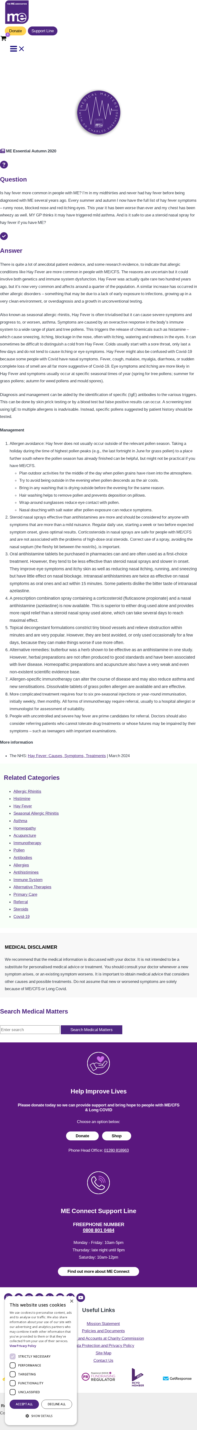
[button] (41, 1416)
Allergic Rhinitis (27, 791)
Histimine (21, 798)
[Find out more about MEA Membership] (2, 151)
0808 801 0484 (98, 1230)
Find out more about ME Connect (98, 1271)
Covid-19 (21, 916)
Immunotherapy (27, 842)
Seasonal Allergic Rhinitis (36, 813)
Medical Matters (21, 78)
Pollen (19, 850)
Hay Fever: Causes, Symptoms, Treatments (67, 755)
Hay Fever (22, 806)
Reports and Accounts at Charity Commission (103, 1338)
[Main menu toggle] (17, 49)
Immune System (28, 879)
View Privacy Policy (23, 1346)
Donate (15, 30)
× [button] (71, 1301)
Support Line (42, 30)
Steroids (20, 909)
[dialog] (41, 1360)
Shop (117, 1135)
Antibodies (22, 857)
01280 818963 (116, 1150)
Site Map (103, 1353)
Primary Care (25, 894)
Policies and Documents (103, 1330)
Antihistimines (26, 872)
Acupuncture (24, 835)
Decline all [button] (57, 1404)
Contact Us (103, 1360)
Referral (20, 901)
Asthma (20, 820)
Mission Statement (103, 1323)
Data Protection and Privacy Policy (103, 1345)
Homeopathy (24, 828)
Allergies (21, 865)
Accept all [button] (24, 1404)
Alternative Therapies (32, 886)
